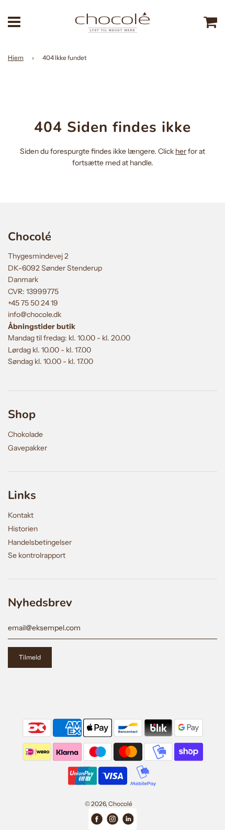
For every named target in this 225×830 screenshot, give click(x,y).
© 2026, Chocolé (108, 804)
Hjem (16, 58)
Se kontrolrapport (36, 555)
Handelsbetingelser (40, 542)
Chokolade (25, 434)
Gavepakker (27, 448)
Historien (23, 528)
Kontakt (20, 515)
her (180, 151)
